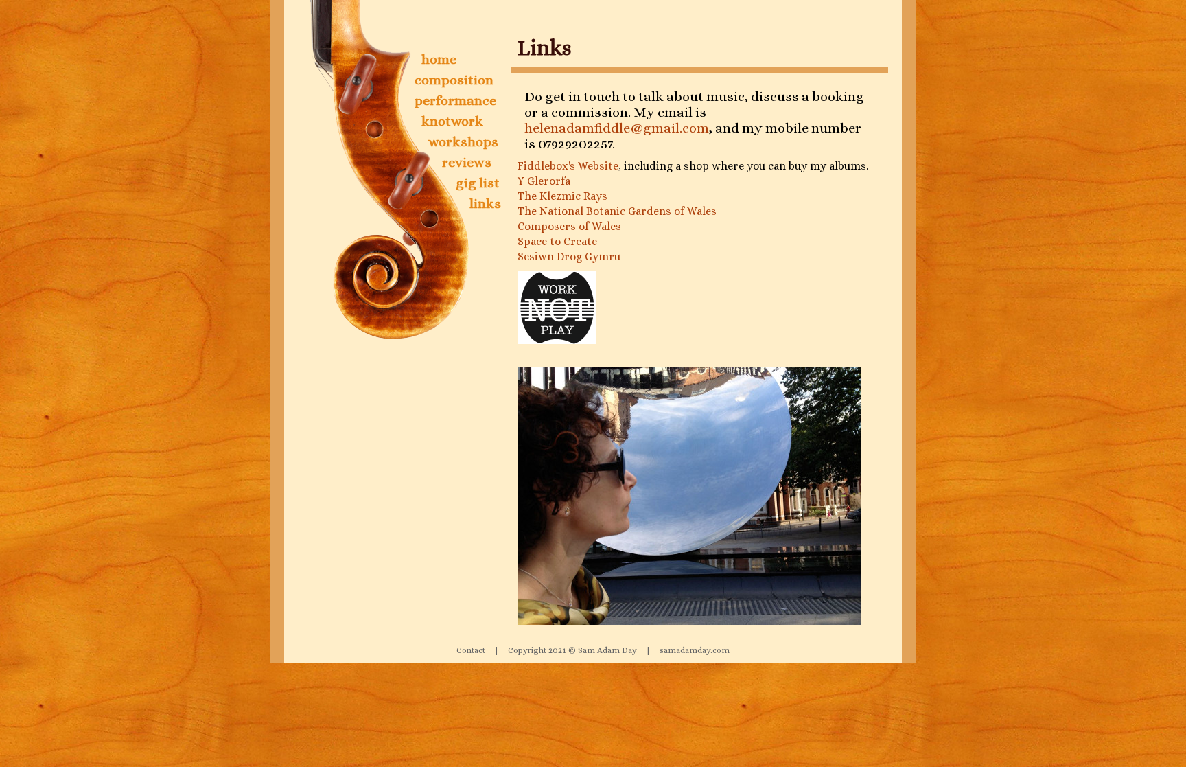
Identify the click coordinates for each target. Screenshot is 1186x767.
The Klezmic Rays (562, 196)
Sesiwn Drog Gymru (569, 256)
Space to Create (557, 241)
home (438, 59)
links (485, 203)
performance (455, 100)
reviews (466, 162)
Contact (470, 650)
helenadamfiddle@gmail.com (616, 128)
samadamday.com (695, 650)
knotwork (452, 121)
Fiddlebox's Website (568, 165)
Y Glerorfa (544, 180)
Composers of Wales (569, 226)
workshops (463, 142)
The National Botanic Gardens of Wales (617, 211)
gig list (478, 183)
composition (454, 80)
